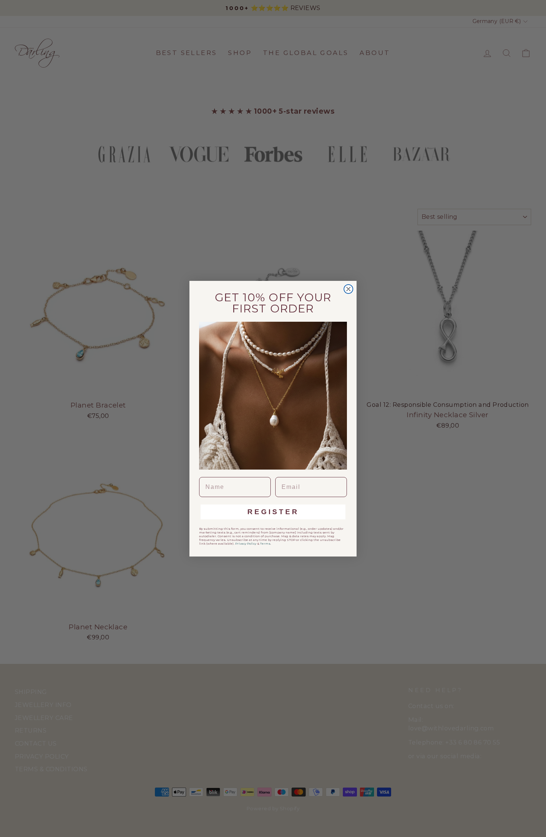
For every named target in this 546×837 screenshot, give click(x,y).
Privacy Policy (245, 543)
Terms (265, 543)
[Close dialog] (348, 289)
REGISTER (273, 512)
